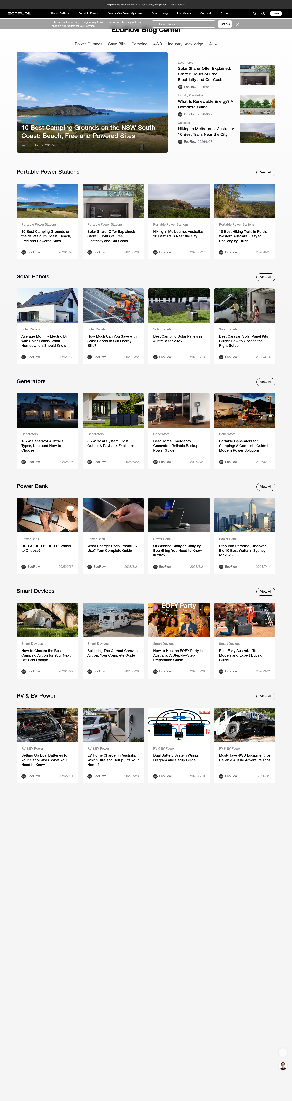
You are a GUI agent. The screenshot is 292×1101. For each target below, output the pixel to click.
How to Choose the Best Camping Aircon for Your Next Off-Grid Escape (46, 655)
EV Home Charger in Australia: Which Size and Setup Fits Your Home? (113, 760)
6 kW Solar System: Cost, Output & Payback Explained (110, 443)
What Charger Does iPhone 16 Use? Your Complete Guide (112, 548)
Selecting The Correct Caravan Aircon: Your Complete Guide (112, 653)
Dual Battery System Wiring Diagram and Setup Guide (175, 757)
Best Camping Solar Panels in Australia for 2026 (177, 338)
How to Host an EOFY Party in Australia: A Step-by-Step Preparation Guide (178, 655)
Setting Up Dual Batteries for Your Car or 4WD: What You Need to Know (45, 760)
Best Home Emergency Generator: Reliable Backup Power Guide (175, 446)
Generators (29, 434)
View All (266, 172)
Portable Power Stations (39, 224)
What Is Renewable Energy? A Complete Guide (205, 104)
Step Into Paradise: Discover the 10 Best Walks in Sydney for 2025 (242, 550)
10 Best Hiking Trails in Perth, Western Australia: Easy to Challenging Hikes (243, 236)
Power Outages (88, 44)
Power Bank (30, 539)
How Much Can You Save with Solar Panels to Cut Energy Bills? (112, 341)
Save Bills (117, 44)
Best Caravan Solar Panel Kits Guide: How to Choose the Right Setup (243, 341)
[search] (254, 13)
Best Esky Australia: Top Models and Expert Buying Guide (240, 655)
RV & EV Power (32, 748)
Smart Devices (32, 644)
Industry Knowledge (185, 44)
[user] (263, 13)
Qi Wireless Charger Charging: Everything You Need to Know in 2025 (177, 550)
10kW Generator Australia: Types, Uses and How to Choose (42, 446)
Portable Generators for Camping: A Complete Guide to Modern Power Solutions (245, 446)
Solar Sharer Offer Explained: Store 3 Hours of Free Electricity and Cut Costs (204, 74)
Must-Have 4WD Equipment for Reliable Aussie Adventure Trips (244, 757)
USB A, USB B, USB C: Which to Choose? (46, 548)
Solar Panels (30, 329)
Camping (139, 44)
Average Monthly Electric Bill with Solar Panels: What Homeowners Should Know (44, 341)
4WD (157, 44)
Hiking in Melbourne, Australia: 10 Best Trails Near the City (206, 131)
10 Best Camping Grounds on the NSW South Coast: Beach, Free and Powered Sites (88, 132)
